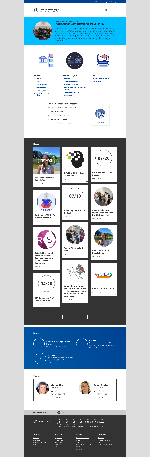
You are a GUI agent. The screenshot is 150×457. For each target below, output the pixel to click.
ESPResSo (67, 78)
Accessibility (58, 442)
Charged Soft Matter (71, 81)
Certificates (58, 444)
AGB (56, 447)
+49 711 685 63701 (60, 394)
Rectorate (101, 438)
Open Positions (41, 87)
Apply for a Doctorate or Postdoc (83, 446)
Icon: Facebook (59, 422)
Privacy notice (59, 440)
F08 (111, 1)
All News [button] (68, 317)
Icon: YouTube (88, 422)
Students (36, 438)
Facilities (100, 442)
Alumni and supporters (40, 442)
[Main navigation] (113, 10)
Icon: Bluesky (73, 422)
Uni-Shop (79, 449)
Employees (36, 440)
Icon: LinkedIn (95, 422)
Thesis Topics (97, 81)
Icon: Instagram (66, 422)
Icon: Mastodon (80, 422)
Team (37, 81)
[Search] (109, 10)
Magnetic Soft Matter (71, 84)
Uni (99, 1)
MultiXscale (68, 95)
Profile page (57, 391)
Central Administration (105, 444)
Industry (35, 444)
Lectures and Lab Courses (101, 78)
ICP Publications (41, 84)
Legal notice (58, 438)
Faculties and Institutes (105, 440)
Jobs (77, 442)
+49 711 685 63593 (102, 394)
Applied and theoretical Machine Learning (75, 88)
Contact (38, 78)
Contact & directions (82, 438)
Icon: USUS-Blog (102, 422)
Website (50, 107)
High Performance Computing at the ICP (46, 94)
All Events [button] (81, 317)
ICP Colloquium (41, 91)
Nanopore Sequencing (71, 92)
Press (78, 440)
